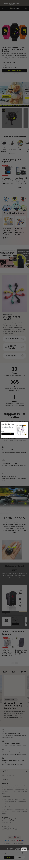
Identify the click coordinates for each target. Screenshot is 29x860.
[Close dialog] (27, 423)
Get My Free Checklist (8, 433)
